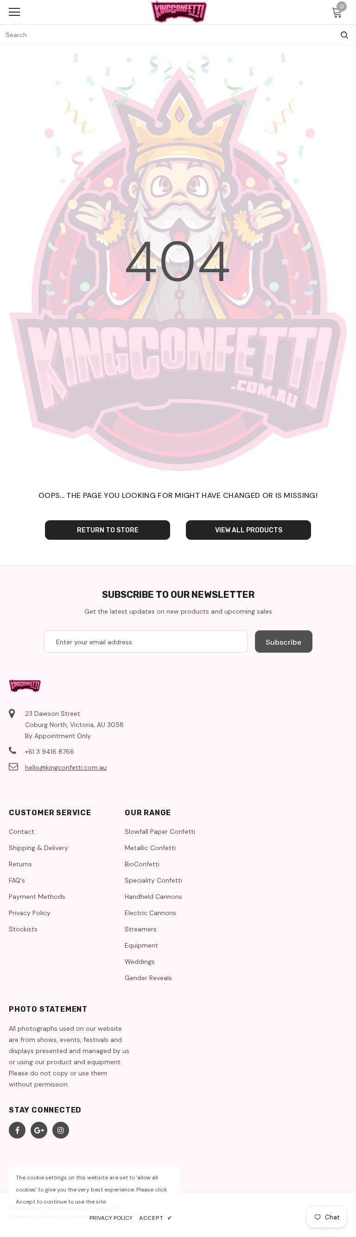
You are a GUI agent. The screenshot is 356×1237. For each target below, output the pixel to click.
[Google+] (39, 1130)
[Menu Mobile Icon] (14, 12)
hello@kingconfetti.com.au (66, 767)
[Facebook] (17, 1130)
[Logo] (179, 11)
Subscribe (283, 642)
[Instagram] (60, 1130)
